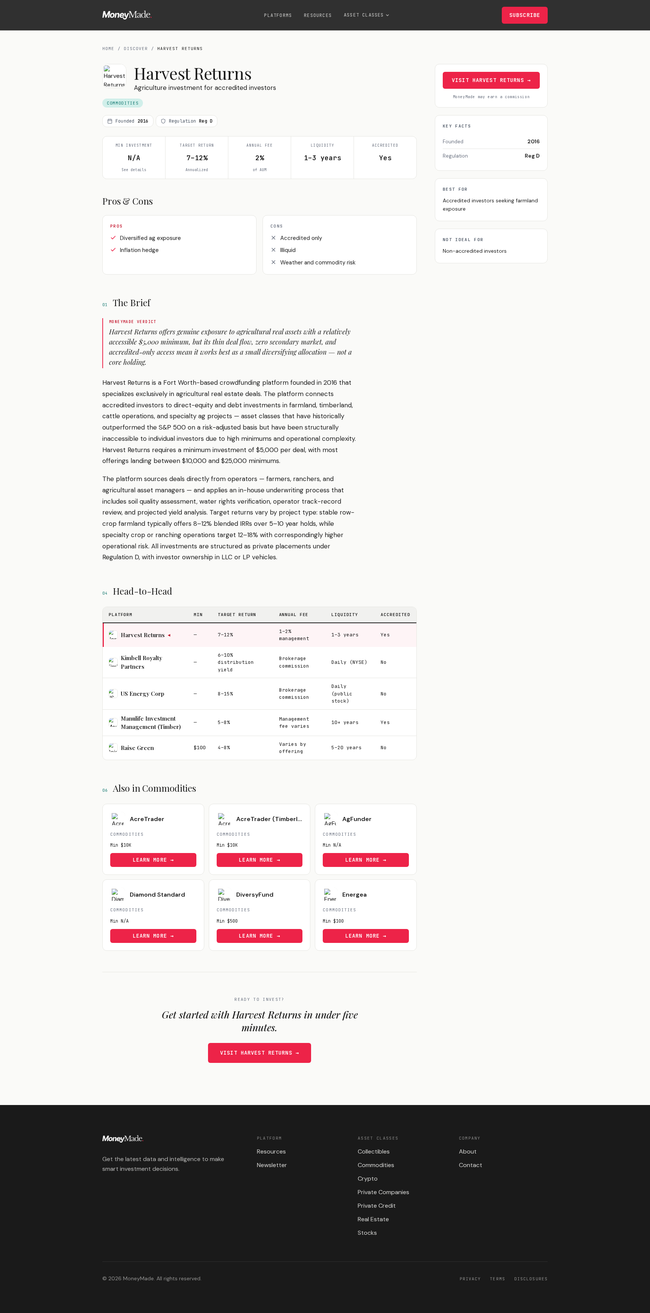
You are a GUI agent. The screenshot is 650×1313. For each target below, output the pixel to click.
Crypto (368, 1178)
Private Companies (383, 1192)
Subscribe (524, 15)
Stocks (367, 1233)
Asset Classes (364, 15)
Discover (136, 48)
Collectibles (374, 1151)
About (468, 1151)
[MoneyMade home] (127, 15)
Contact (470, 1165)
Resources (318, 15)
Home (108, 48)
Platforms (278, 15)
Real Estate (373, 1219)
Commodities (376, 1165)
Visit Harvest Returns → (259, 1052)
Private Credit (377, 1206)
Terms (497, 1278)
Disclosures (531, 1278)
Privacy (470, 1278)
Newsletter (272, 1165)
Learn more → (153, 859)
